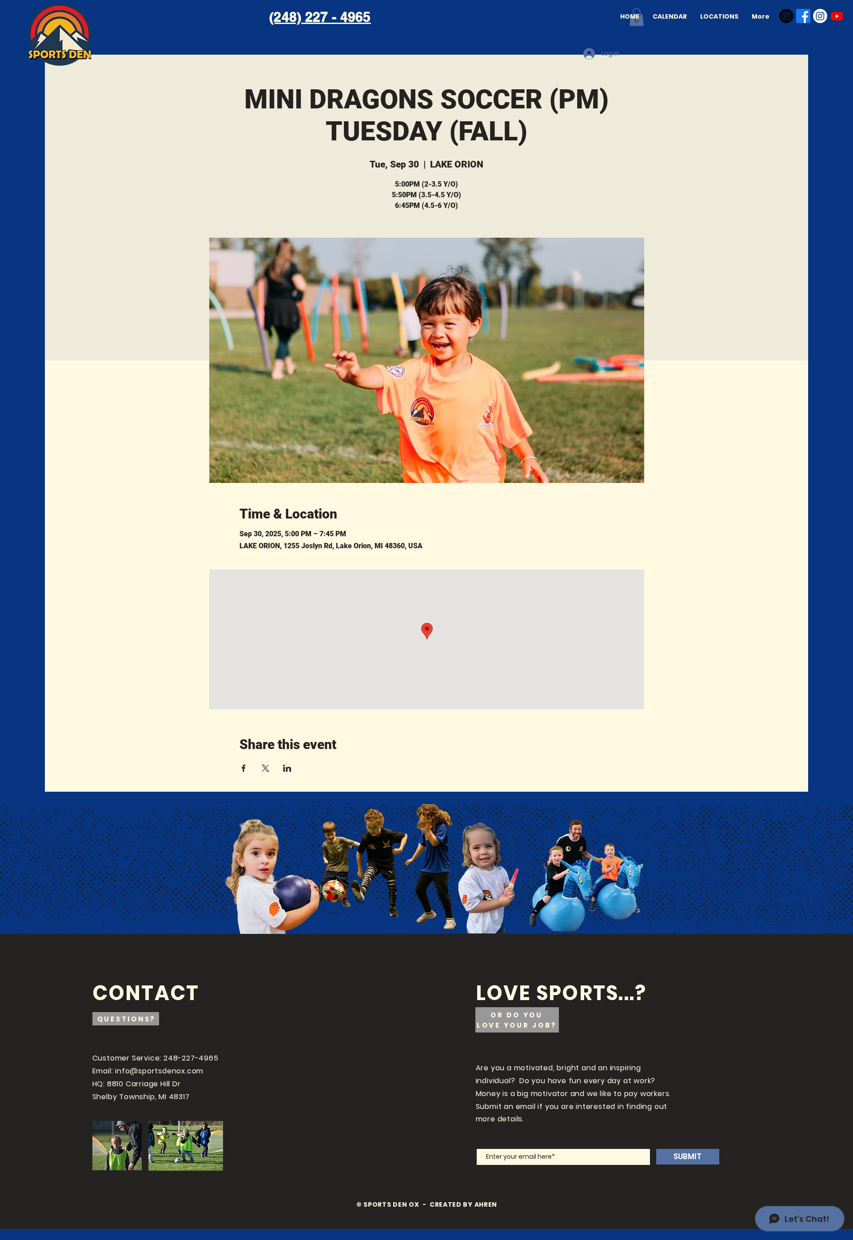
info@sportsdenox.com (159, 1071)
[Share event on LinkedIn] (287, 768)
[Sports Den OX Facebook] (803, 16)
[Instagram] (786, 16)
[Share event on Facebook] (243, 768)
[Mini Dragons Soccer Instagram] (820, 16)
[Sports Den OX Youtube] (837, 16)
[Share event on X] (265, 768)
